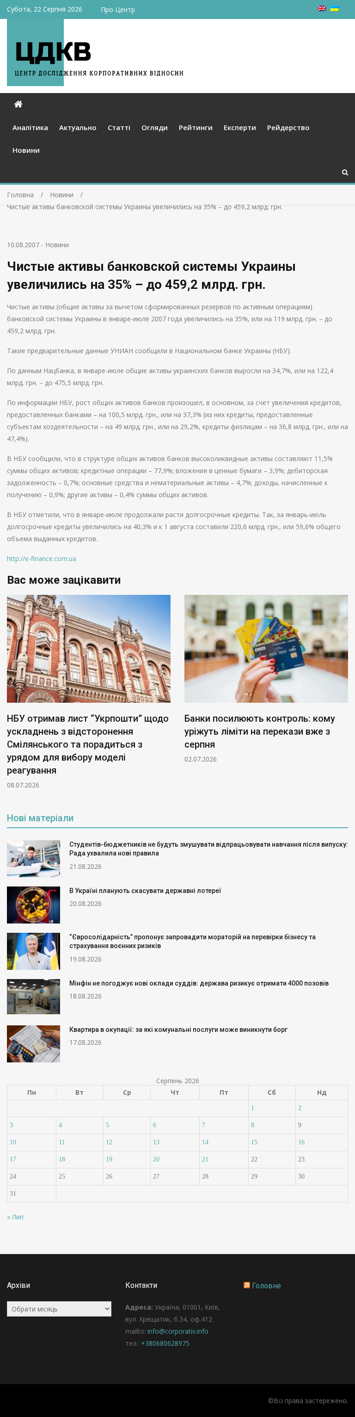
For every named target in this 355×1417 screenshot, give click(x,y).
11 (62, 1142)
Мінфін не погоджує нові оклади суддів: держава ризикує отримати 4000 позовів (199, 983)
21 (205, 1159)
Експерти (240, 127)
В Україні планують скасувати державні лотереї (145, 890)
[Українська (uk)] (335, 8)
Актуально (78, 127)
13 (156, 1142)
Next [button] (342, 697)
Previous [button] (13, 697)
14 (205, 1142)
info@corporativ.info (177, 1331)
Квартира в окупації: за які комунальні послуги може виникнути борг (178, 1029)
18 (62, 1159)
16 (301, 1142)
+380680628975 (165, 1343)
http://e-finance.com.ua (41, 558)
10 (13, 1142)
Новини (26, 150)
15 (254, 1142)
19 (109, 1159)
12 (109, 1142)
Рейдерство (288, 127)
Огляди (154, 127)
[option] (89, 692)
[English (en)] (322, 8)
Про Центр (118, 9)
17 (13, 1159)
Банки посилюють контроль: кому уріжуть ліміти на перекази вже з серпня (259, 731)
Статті (119, 127)
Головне (266, 1285)
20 (156, 1159)
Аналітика (30, 127)
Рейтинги (196, 127)
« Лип (15, 1216)
